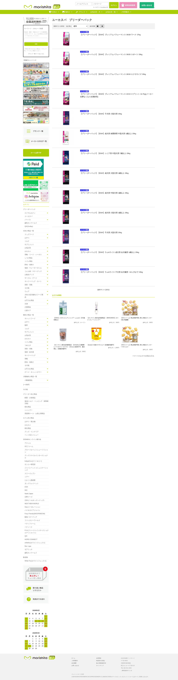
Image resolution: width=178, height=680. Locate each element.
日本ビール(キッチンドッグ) (34, 500)
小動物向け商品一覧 (30, 376)
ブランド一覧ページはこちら (36, 54)
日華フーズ (28, 497)
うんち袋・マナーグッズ (33, 271)
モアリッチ (28, 549)
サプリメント (29, 244)
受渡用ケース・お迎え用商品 (35, 413)
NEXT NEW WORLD (32, 503)
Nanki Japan (29, 493)
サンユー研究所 (30, 464)
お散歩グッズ (29, 274)
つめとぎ (28, 345)
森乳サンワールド (31, 223)
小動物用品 (28, 380)
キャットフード (30, 318)
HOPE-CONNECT (31, 539)
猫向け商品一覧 (28, 315)
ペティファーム (30, 524)
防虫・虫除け (29, 264)
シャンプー (28, 410)
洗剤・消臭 (28, 285)
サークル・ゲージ (31, 278)
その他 (27, 288)
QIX (26, 536)
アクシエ (28, 443)
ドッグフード (29, 234)
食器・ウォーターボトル (33, 268)
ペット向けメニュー (32, 435)
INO (26, 490)
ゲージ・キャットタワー (33, 372)
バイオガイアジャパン (32, 510)
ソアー (27, 477)
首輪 (26, 359)
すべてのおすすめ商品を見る (144, 356)
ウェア (27, 291)
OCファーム (29, 446)
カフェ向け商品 (28, 418)
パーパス (28, 220)
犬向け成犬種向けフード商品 (34, 296)
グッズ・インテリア (32, 431)
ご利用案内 (125, 12)
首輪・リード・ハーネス (33, 254)
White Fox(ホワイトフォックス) (35, 561)
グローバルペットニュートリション (36, 451)
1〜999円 (26, 384)
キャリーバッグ (30, 355)
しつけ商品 (28, 258)
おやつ (27, 238)
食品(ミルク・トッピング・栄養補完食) (36, 402)
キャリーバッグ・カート (33, 281)
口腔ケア (28, 310)
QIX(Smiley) (29, 226)
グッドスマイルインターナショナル (36, 457)
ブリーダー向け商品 (30, 394)
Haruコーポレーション (32, 507)
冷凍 (26, 304)
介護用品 (28, 307)
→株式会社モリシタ (126, 670)
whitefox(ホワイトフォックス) (35, 543)
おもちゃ (28, 251)
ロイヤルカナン (30, 213)
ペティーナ (28, 527)
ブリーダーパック (29, 209)
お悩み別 (28, 248)
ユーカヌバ (28, 216)
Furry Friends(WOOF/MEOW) (35, 514)
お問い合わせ (75, 665)
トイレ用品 (28, 261)
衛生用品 (28, 407)
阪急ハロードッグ (31, 517)
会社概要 (73, 663)
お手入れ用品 (29, 300)
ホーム (73, 658)
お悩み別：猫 (110, 12)
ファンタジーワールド (32, 520)
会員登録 (98, 658)
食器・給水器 (29, 352)
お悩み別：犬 (95, 12)
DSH (26, 487)
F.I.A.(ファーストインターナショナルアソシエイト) (37, 531)
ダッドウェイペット (32, 483)
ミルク (27, 241)
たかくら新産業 (30, 480)
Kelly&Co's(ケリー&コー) (33, 461)
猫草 (26, 325)
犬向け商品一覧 (28, 231)
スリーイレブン (30, 473)
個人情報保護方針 (101, 663)
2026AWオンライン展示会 (32, 439)
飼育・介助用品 (30, 398)
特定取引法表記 (100, 660)
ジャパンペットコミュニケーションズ (36, 469)
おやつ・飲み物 (30, 421)
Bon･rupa (28, 546)
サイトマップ (100, 665)
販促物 (25, 557)
